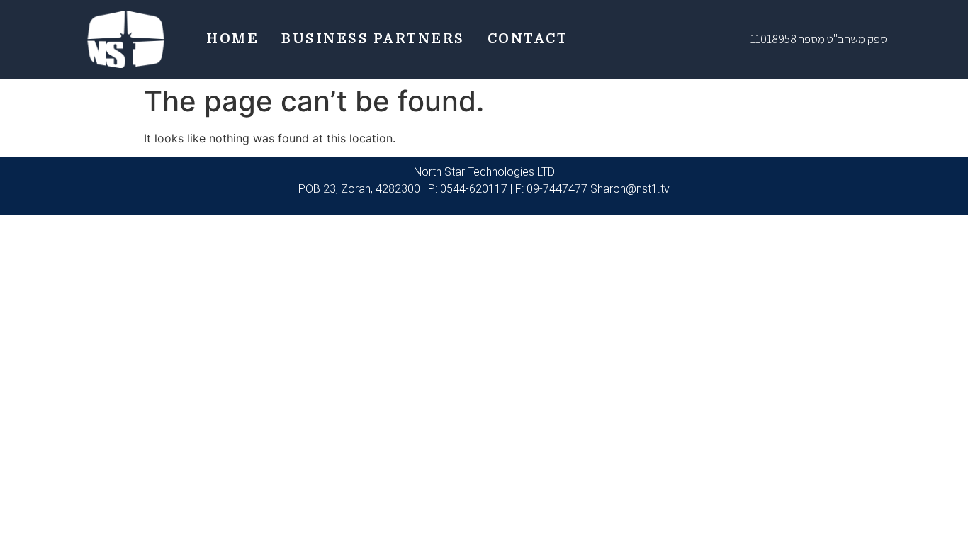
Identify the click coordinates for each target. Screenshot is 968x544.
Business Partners (373, 39)
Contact (528, 39)
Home (232, 39)
